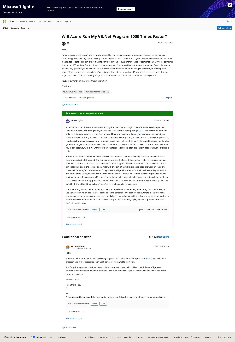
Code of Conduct (192, 337)
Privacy (139, 337)
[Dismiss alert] (230, 5)
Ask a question (224, 28)
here (139, 130)
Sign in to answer (69, 327)
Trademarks (208, 337)
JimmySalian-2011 (78, 246)
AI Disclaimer (90, 337)
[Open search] (222, 21)
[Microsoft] (4, 21)
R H (68, 43)
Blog (118, 337)
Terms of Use (177, 337)
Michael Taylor (77, 120)
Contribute (128, 337)
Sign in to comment (70, 104)
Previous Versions (106, 337)
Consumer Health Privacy (157, 337)
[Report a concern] (84, 217)
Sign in (229, 21)
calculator (105, 267)
